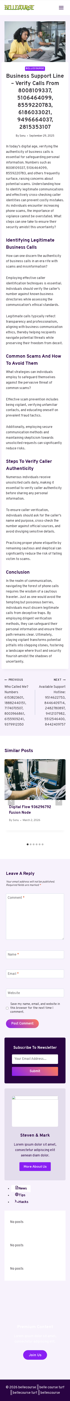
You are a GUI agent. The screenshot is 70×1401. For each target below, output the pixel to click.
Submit (35, 1071)
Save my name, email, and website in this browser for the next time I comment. (35, 1008)
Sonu (23, 136)
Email (13, 974)
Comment (16, 898)
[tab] (28, 844)
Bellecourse (35, 68)
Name (13, 955)
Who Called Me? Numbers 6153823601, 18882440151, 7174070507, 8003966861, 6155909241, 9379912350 (16, 702)
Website (14, 993)
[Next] (58, 800)
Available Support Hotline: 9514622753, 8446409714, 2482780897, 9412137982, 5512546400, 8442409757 (52, 702)
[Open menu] (61, 7)
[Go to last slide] (11, 800)
